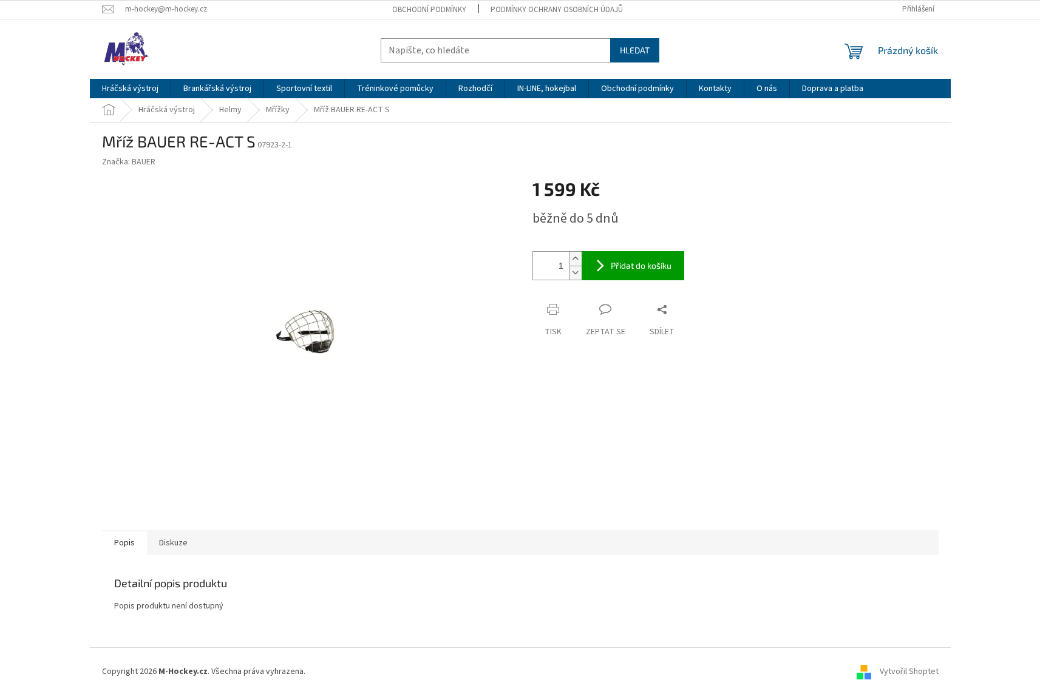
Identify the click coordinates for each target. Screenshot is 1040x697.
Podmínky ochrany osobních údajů (557, 9)
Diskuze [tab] (173, 543)
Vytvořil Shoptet (909, 671)
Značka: (128, 162)
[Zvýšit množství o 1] (575, 259)
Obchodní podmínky (429, 9)
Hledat (635, 50)
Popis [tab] (124, 543)
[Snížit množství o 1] (575, 273)
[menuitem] (130, 88)
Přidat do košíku (641, 265)
